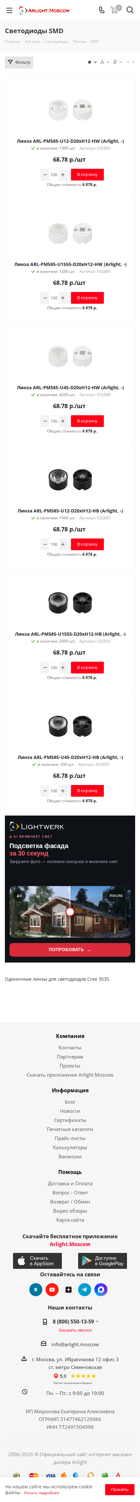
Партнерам (70, 1056)
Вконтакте (35, 1289)
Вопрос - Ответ (70, 1192)
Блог (70, 1101)
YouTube (52, 1289)
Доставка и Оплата (70, 1183)
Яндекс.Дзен (68, 1289)
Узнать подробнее (41, 1492)
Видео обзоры (70, 1210)
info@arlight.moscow (75, 1344)
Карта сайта (70, 1219)
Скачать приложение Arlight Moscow (70, 1074)
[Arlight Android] (102, 1261)
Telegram (84, 1289)
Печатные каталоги (70, 1129)
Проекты (70, 1065)
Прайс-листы (70, 1138)
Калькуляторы (70, 1147)
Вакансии (70, 1156)
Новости (70, 1111)
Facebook (100, 1289)
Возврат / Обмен (70, 1201)
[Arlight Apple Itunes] (37, 1261)
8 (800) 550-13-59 (73, 1321)
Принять (120, 1489)
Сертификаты (70, 1120)
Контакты (70, 1047)
